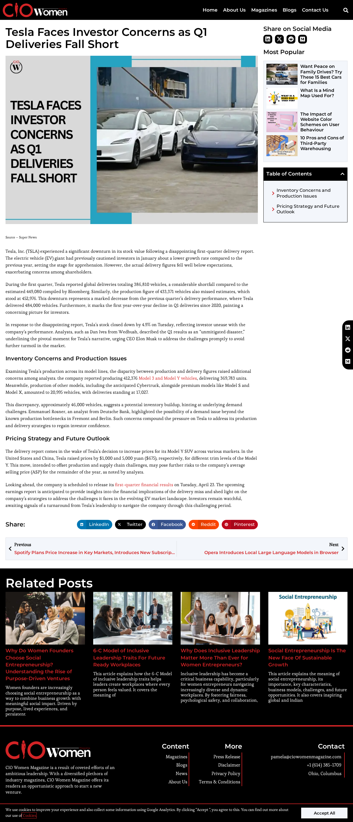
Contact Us (315, 10)
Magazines (264, 10)
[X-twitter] (279, 39)
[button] (345, 10)
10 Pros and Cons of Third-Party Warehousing (322, 143)
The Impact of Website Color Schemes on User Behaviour (319, 122)
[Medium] (302, 39)
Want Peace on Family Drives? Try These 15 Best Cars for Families (321, 74)
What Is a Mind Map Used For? (317, 93)
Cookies (29, 815)
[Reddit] (291, 39)
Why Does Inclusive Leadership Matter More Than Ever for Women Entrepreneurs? (220, 657)
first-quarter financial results (144, 485)
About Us (234, 10)
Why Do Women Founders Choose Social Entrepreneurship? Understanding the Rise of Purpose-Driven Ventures (39, 665)
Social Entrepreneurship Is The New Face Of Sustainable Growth (307, 657)
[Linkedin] (267, 39)
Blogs (289, 10)
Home (210, 10)
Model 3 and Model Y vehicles (168, 378)
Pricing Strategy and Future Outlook (308, 209)
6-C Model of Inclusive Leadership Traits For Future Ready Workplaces (129, 657)
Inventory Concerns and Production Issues (304, 193)
